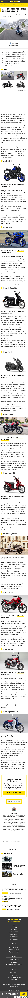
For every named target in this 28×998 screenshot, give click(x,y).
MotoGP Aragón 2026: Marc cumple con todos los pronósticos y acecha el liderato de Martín (13, 889)
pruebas (4, 909)
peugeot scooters (12, 841)
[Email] (2, 54)
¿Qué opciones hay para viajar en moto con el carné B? (19, 873)
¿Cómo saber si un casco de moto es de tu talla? (19, 858)
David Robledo (15, 43)
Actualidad (9, 845)
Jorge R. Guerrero (12, 901)
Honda (6, 841)
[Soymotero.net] (14, 919)
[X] (2, 60)
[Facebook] (2, 58)
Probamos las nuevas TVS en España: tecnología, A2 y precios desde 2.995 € (12, 906)
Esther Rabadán (10, 909)
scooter (19, 841)
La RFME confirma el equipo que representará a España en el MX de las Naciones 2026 (12, 898)
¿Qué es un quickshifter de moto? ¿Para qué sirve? (19, 866)
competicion (5, 901)
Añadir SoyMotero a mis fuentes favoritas (14, 793)
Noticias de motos (18, 845)
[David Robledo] (11, 43)
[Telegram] (2, 56)
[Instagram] (13, 832)
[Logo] (14, 1)
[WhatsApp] (2, 52)
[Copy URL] (2, 62)
